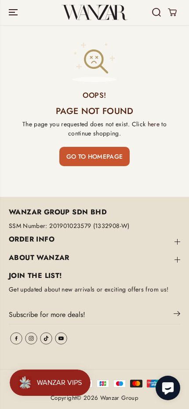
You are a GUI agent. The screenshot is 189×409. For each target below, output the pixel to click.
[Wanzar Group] (94, 12)
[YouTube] (61, 338)
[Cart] (172, 12)
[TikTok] (46, 338)
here (154, 124)
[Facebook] (16, 338)
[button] (14, 12)
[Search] (156, 12)
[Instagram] (31, 338)
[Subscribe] (177, 315)
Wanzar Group (119, 398)
